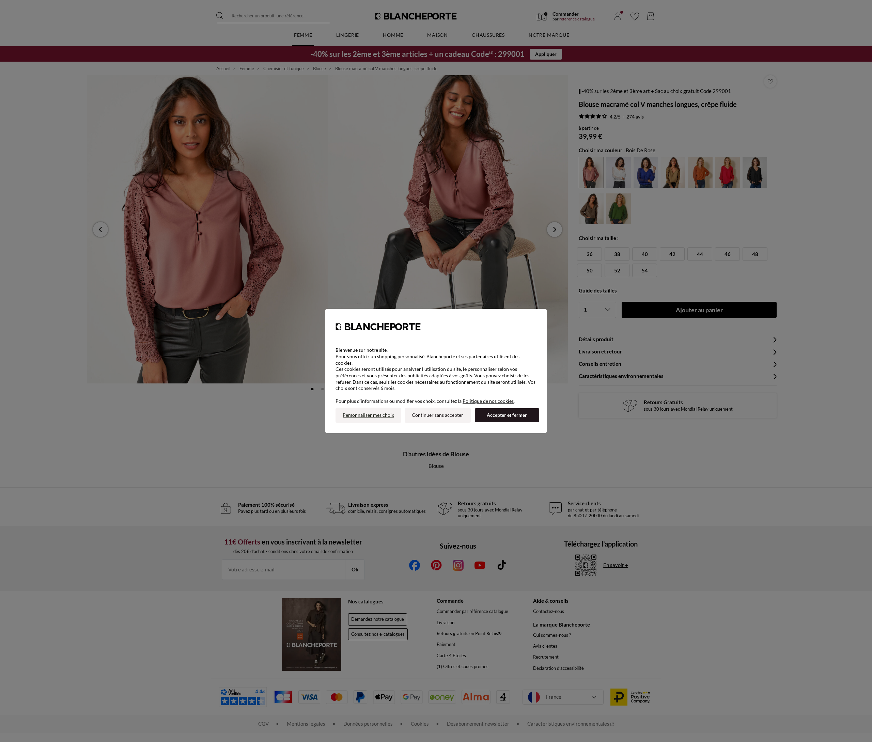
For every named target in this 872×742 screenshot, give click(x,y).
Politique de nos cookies (488, 401)
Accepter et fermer (507, 415)
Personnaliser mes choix (368, 415)
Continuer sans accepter (437, 415)
